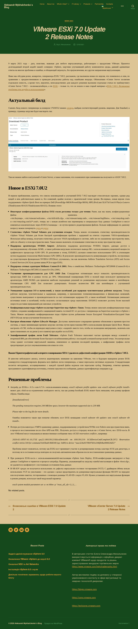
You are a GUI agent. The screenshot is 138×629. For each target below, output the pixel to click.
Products (86, 4)
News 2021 (69, 21)
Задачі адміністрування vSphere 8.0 (26, 553)
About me (50, 4)
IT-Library (75, 4)
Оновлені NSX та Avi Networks (23, 564)
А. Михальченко (65, 44)
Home (42, 4)
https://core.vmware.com (84, 597)
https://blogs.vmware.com (84, 589)
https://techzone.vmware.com (86, 605)
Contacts (109, 4)
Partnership (99, 4)
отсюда (70, 108)
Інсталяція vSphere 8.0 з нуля (23, 569)
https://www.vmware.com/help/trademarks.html (94, 566)
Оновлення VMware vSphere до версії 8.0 (29, 558)
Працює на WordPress (53, 623)
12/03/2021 (80, 44)
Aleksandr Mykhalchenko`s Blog (18, 6)
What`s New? (62, 4)
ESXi (55, 86)
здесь (38, 228)
